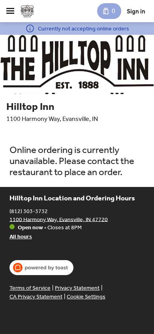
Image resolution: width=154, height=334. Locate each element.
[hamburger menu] (10, 11)
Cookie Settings (86, 296)
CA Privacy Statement (35, 296)
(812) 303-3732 (28, 211)
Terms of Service (30, 288)
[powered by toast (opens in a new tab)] (41, 267)
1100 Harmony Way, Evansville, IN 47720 (58, 219)
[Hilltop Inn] (27, 11)
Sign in (136, 11)
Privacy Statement (77, 288)
